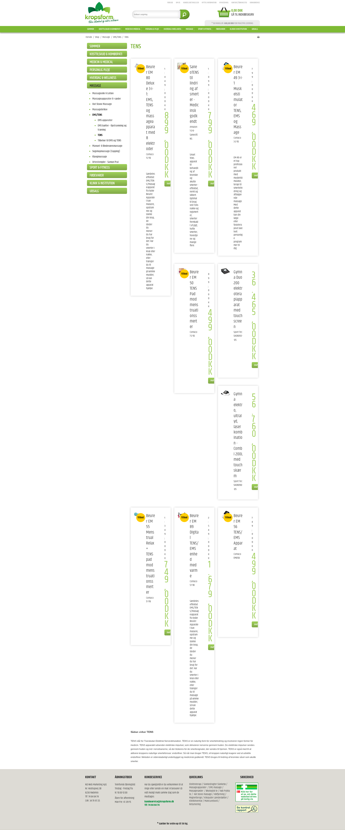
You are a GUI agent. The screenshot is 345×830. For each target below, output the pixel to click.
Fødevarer (220, 29)
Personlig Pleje (152, 29)
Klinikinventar (195, 801)
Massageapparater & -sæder (106, 99)
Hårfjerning (219, 794)
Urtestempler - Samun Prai (105, 162)
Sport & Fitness (204, 29)
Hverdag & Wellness (172, 29)
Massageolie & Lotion (103, 93)
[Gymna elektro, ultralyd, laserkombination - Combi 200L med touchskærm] (225, 393)
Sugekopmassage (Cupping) (106, 151)
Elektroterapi (195, 784)
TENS (100, 135)
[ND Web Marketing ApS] (102, 12)
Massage (189, 29)
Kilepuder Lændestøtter (215, 798)
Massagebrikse (99, 109)
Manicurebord (211, 801)
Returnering (195, 804)
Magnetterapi (196, 798)
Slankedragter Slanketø (215, 784)
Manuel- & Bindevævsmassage (107, 146)
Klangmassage (99, 157)
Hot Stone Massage (102, 104)
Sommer (90, 29)
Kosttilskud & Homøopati (110, 29)
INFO (169, 183)
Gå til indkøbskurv (242, 15)
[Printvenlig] (258, 37)
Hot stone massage (203, 794)
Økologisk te (212, 791)
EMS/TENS (97, 115)
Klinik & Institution (238, 29)
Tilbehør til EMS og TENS (109, 140)
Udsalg (255, 29)
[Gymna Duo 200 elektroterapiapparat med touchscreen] (225, 271)
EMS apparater (105, 120)
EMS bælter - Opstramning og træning (112, 128)
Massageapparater (197, 787)
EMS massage (215, 787)
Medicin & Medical (133, 29)
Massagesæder (196, 791)
